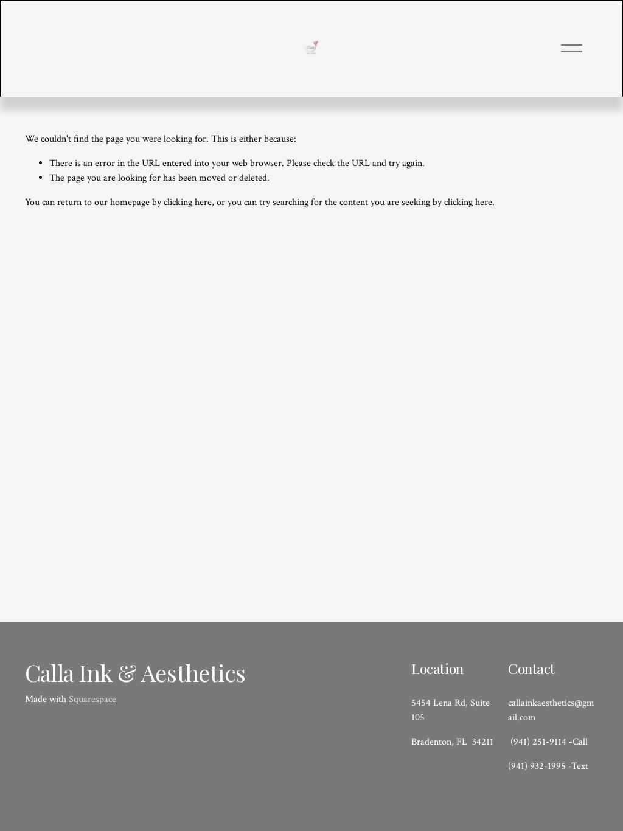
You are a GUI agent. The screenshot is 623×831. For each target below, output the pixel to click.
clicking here (188, 202)
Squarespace (92, 699)
